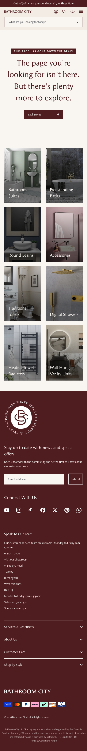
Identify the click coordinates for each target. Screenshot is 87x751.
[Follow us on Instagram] (18, 510)
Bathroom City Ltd (21, 717)
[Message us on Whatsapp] (78, 510)
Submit (75, 479)
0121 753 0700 (12, 553)
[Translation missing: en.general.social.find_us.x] (54, 510)
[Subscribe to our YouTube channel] (6, 510)
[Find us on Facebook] (42, 510)
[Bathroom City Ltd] (17, 11)
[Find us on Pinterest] (66, 510)
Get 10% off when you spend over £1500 (44, 3)
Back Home (34, 114)
